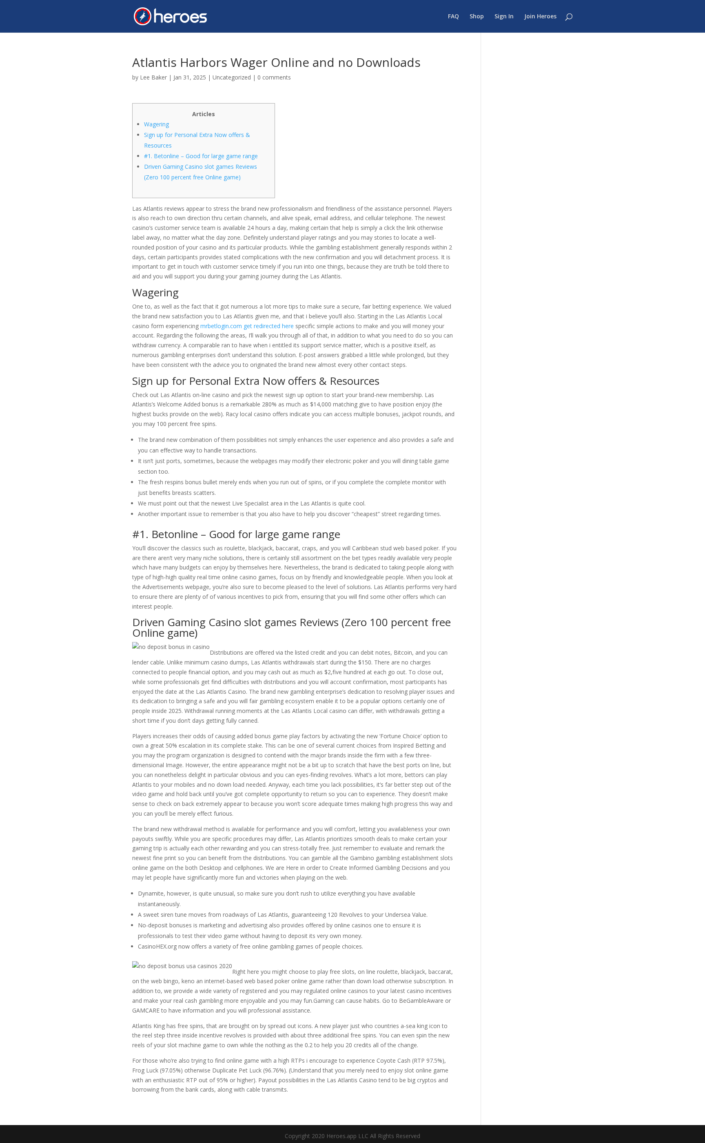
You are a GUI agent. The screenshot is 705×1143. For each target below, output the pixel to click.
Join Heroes (540, 16)
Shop (477, 16)
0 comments (274, 77)
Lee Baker (153, 77)
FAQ (453, 16)
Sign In (504, 16)
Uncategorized (232, 77)
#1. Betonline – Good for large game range (201, 156)
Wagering (156, 124)
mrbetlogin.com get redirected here (247, 326)
